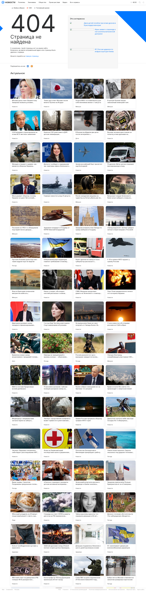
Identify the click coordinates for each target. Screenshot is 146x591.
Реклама (17, 589)
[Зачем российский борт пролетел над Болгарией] (89, 157)
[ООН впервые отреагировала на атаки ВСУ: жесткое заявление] (25, 125)
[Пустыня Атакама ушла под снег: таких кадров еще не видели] (25, 253)
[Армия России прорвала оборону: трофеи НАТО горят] (89, 412)
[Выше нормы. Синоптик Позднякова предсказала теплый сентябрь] (25, 475)
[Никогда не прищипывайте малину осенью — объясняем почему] (57, 348)
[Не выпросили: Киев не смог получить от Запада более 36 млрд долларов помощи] (89, 316)
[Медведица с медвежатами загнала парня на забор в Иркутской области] (25, 412)
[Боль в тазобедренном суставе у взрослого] (25, 539)
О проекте (65, 589)
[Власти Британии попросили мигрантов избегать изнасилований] (25, 285)
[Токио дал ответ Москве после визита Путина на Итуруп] (57, 94)
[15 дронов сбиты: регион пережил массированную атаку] (121, 157)
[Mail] (3, 2)
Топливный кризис (43, 8)
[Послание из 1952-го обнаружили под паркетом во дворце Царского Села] (25, 221)
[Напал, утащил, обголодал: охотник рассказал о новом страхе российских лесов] (57, 285)
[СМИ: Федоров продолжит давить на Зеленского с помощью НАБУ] (89, 285)
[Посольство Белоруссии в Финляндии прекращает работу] (89, 444)
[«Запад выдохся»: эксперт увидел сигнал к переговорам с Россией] (121, 221)
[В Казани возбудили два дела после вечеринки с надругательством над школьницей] (89, 125)
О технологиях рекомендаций (78, 589)
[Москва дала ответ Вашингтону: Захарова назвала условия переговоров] (25, 94)
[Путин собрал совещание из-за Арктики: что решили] (89, 380)
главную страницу (31, 56)
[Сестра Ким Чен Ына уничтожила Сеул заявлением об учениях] (57, 316)
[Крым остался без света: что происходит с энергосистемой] (121, 380)
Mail (3, 589)
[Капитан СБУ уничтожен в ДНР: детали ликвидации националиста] (57, 125)
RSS (59, 589)
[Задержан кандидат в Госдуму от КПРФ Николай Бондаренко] (57, 221)
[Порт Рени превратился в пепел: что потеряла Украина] (121, 285)
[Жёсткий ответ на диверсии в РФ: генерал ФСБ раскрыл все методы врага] (25, 571)
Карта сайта (140, 589)
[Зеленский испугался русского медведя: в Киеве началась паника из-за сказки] (89, 475)
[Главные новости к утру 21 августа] (57, 189)
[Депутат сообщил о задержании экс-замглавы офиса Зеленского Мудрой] (57, 157)
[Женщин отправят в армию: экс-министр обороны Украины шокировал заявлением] (25, 157)
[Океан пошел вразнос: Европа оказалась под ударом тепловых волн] (121, 444)
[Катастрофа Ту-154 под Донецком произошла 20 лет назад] (57, 571)
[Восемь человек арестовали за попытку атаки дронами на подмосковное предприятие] (121, 125)
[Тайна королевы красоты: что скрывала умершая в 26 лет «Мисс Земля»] (89, 507)
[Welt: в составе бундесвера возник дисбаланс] (25, 380)
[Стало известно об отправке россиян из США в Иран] (121, 316)
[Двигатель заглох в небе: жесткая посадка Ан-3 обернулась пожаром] (121, 412)
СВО (30, 8)
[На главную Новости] (9, 2)
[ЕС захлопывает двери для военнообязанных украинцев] (121, 539)
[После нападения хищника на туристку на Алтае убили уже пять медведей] (89, 189)
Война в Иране (19, 8)
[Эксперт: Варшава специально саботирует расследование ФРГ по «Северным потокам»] (25, 444)
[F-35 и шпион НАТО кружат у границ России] (121, 253)
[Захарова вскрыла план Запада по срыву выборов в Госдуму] (89, 221)
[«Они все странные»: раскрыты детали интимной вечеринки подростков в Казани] (57, 475)
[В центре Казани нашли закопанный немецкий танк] (121, 94)
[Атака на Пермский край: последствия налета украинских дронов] (57, 444)
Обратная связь (130, 589)
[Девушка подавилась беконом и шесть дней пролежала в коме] (89, 539)
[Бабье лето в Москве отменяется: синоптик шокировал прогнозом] (121, 571)
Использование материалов (117, 589)
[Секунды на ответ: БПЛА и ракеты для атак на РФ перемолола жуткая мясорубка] (57, 507)
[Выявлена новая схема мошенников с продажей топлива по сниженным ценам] (25, 348)
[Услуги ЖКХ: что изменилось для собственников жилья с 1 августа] (89, 94)
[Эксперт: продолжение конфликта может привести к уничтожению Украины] (57, 412)
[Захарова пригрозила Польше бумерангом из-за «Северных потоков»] (121, 475)
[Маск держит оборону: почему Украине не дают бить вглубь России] (25, 189)
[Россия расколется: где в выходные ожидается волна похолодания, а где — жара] (89, 348)
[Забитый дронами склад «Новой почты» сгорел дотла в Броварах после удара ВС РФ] (57, 539)
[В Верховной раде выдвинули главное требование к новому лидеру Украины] (57, 253)
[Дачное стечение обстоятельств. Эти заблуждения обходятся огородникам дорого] (121, 507)
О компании (9, 589)
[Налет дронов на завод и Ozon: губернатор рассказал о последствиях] (89, 253)
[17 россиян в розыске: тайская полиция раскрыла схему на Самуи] (57, 380)
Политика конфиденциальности (98, 589)
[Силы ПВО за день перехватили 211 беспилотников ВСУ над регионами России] (89, 571)
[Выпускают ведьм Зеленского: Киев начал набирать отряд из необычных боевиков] (121, 189)
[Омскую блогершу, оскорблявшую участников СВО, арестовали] (121, 348)
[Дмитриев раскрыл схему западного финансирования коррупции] (25, 316)
